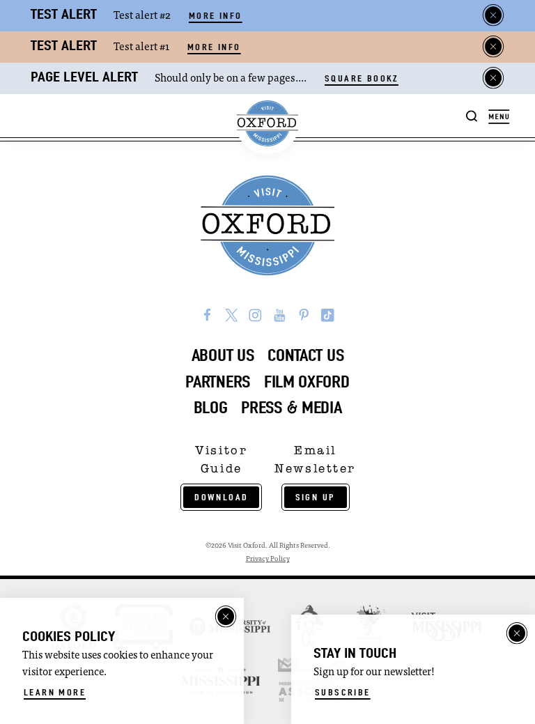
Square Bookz (361, 78)
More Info (215, 16)
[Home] (267, 123)
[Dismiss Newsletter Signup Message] (517, 633)
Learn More (55, 692)
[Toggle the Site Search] (472, 115)
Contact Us (305, 355)
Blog (211, 407)
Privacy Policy (268, 559)
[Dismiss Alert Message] (493, 15)
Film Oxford (307, 381)
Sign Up (315, 497)
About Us (223, 355)
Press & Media (291, 407)
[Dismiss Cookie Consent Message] (226, 617)
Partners (217, 381)
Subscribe (343, 692)
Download (221, 497)
